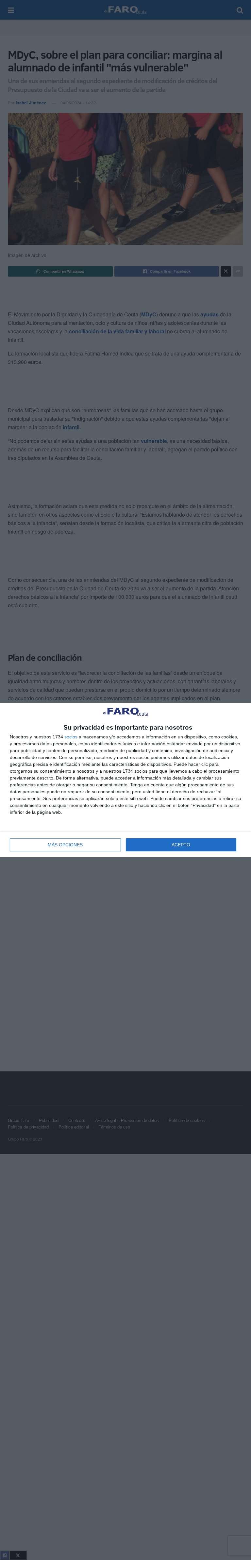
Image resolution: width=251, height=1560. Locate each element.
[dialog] (125, 780)
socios (70, 737)
